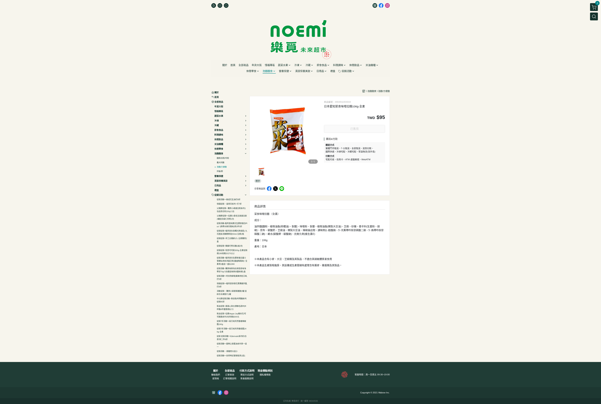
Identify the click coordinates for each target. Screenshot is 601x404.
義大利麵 (220, 162)
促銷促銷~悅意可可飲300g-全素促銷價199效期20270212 (232, 252)
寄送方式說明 (247, 375)
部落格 (215, 378)
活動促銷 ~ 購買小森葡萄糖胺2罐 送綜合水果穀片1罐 (232, 292)
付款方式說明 (246, 371)
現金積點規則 (265, 371)
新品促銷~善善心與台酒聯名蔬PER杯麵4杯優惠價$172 (231, 307)
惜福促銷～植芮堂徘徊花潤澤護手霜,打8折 (232, 285)
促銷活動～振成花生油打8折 (228, 199)
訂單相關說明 (229, 378)
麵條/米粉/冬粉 (223, 158)
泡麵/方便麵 (222, 167)
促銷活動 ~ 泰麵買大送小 (227, 351)
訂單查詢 (229, 375)
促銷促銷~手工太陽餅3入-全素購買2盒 (232, 240)
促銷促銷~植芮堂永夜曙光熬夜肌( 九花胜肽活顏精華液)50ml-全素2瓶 (232, 232)
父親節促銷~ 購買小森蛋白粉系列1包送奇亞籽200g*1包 (231, 210)
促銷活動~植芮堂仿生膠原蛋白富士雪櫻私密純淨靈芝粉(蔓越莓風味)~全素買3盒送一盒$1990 (232, 261)
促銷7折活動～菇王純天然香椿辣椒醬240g (231, 322)
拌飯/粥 (220, 171)
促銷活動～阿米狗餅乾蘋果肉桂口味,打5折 (232, 277)
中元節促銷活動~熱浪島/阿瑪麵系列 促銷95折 (232, 300)
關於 (215, 371)
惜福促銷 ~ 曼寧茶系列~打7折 (229, 204)
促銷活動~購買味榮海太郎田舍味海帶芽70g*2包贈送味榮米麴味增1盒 (231, 270)
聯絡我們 (215, 375)
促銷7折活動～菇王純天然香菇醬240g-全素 (231, 330)
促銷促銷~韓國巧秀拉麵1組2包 (230, 246)
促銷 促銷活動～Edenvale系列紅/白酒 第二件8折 (232, 338)
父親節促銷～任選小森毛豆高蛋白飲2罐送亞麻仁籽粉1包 (232, 217)
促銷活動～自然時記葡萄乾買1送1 (231, 356)
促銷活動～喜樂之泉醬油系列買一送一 (232, 345)
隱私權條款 (265, 375)
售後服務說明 (247, 378)
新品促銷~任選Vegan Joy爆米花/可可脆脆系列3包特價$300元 (231, 315)
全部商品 (230, 371)
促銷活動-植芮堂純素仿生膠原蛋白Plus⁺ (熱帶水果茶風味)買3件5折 (232, 225)
